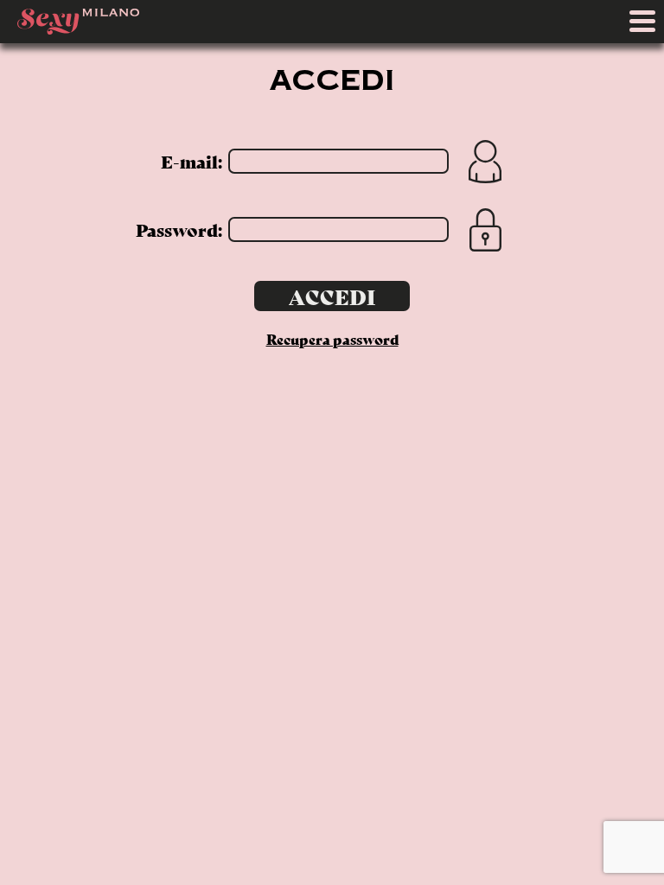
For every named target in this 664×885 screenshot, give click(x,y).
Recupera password (332, 338)
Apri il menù (646, 26)
